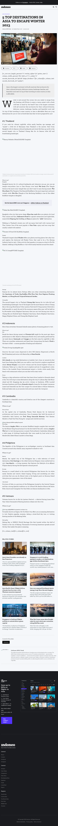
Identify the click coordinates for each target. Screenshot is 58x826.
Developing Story (5, 778)
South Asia (3, 794)
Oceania (3, 806)
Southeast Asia (5, 799)
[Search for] (53, 7)
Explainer (3, 780)
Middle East (4, 803)
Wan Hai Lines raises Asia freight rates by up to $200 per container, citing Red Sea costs (41, 621)
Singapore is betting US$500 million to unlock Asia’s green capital (12, 621)
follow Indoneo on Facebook (40, 203)
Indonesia (6, 642)
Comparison (4, 773)
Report (2, 787)
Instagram (3, 761)
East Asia (3, 801)
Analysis (3, 768)
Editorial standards (21, 821)
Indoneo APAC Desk (6, 29)
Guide (2, 782)
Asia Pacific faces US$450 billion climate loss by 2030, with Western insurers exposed (13, 590)
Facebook (25, 2)
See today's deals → (5, 720)
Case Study (4, 771)
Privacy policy (29, 821)
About (2, 754)
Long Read (3, 785)
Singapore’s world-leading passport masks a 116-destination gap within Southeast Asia (41, 559)
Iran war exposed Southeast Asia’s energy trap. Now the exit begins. (42, 589)
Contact (3, 757)
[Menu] (56, 7)
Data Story (3, 775)
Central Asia (4, 796)
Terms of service (37, 821)
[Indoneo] (6, 7)
